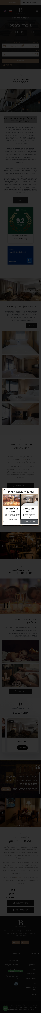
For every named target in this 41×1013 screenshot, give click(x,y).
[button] (4, 489)
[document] (20, 506)
